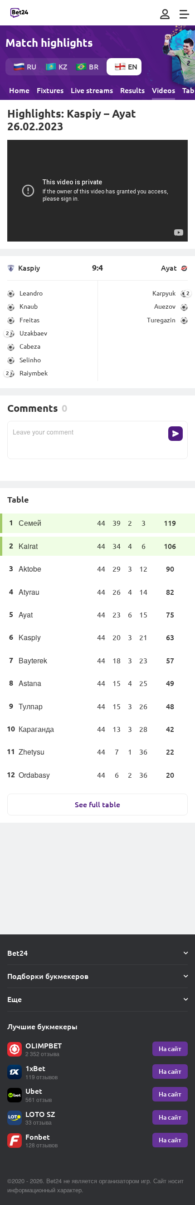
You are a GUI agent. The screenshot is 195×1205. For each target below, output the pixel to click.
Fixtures (50, 90)
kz (62, 66)
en (132, 66)
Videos (163, 90)
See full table (97, 804)
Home (19, 90)
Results (132, 90)
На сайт (170, 1048)
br (93, 66)
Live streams (92, 90)
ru (31, 66)
